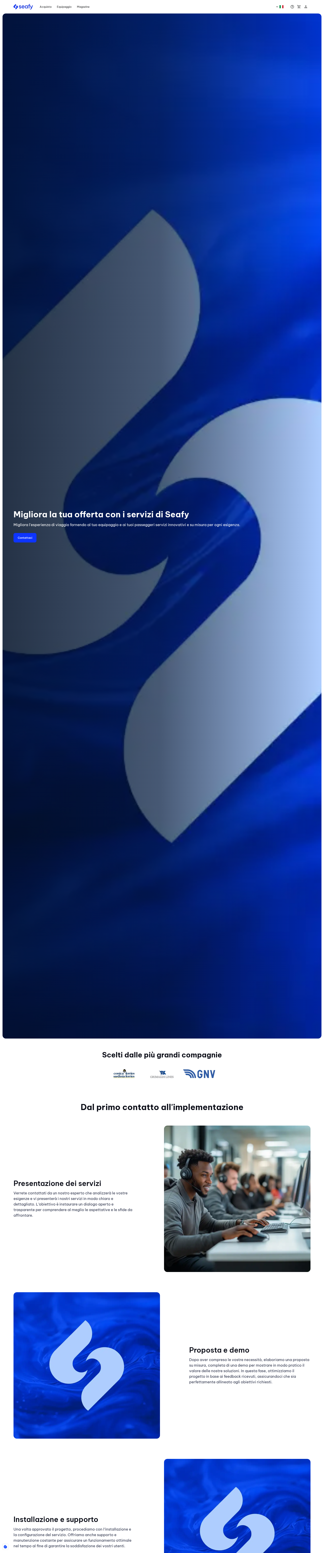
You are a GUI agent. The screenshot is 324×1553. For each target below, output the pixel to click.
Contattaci (25, 537)
